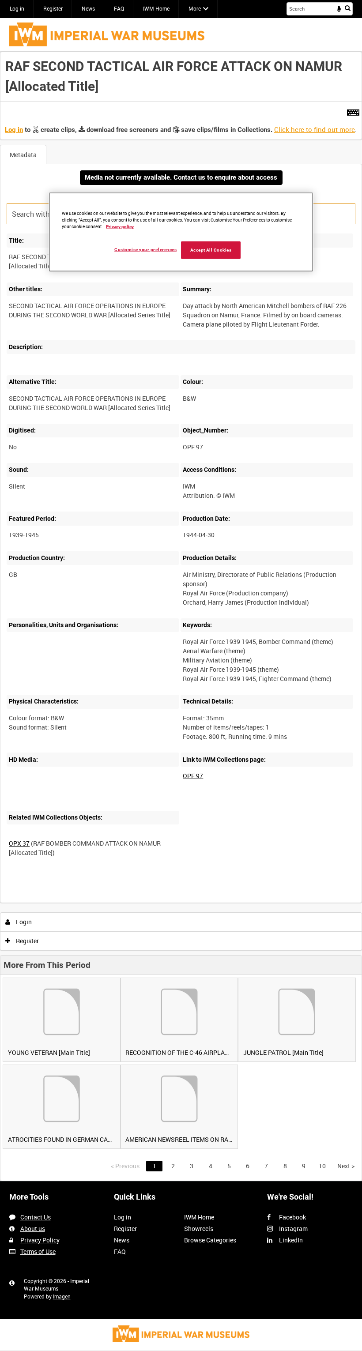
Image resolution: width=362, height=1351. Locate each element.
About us (32, 1228)
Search (348, 8)
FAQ (119, 8)
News (88, 8)
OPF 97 (193, 775)
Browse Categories (210, 1240)
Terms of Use (38, 1251)
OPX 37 (19, 843)
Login (23, 922)
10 (322, 1166)
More (195, 8)
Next (345, 1166)
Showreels (198, 1228)
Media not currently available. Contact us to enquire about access (181, 177)
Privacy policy (120, 226)
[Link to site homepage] (106, 34)
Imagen (62, 1296)
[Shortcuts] (353, 111)
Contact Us (35, 1217)
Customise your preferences (145, 249)
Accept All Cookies (211, 250)
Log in (17, 8)
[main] (181, 616)
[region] (181, 232)
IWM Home (156, 8)
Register (53, 8)
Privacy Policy (40, 1240)
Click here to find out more (314, 129)
